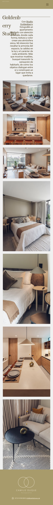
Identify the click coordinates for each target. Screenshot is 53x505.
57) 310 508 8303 (20, 498)
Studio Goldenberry (26, 23)
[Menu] (47, 4)
